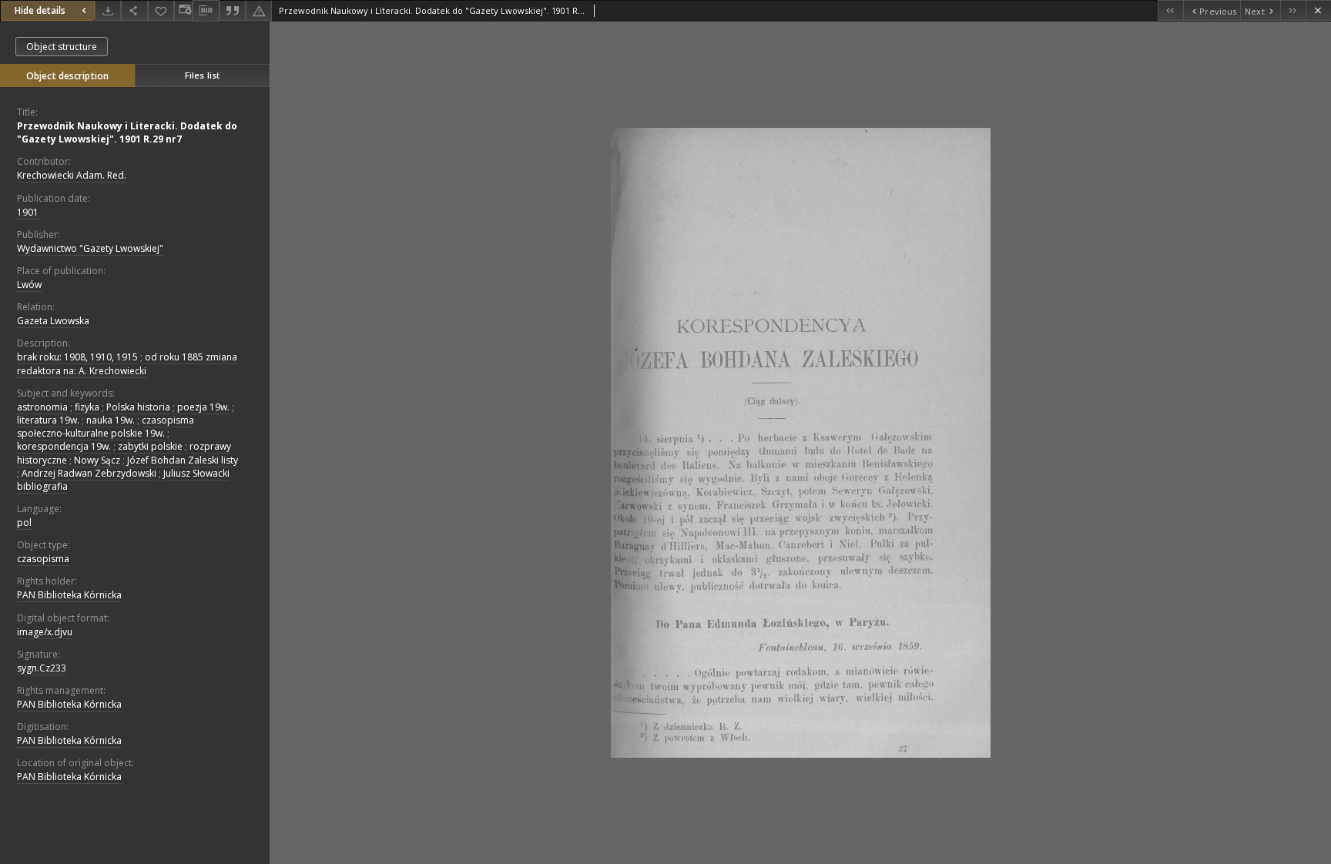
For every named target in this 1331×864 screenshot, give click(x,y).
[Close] (1318, 10)
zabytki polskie (150, 446)
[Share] (134, 10)
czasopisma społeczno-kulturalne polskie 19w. (105, 427)
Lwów (29, 284)
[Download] (108, 10)
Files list (202, 75)
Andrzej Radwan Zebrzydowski (89, 473)
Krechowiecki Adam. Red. (71, 175)
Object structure (61, 46)
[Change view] (183, 10)
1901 (28, 212)
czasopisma (43, 558)
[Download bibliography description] (206, 11)
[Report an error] (259, 10)
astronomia (42, 407)
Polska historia (138, 407)
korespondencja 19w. (64, 446)
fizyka (87, 407)
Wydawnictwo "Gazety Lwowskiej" (90, 248)
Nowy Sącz (97, 460)
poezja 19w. (203, 407)
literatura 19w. (48, 420)
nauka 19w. (110, 420)
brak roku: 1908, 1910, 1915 (77, 356)
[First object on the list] (1170, 10)
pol (24, 522)
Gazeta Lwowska (53, 320)
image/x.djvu (44, 631)
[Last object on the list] (1293, 10)
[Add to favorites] (161, 10)
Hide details (40, 10)
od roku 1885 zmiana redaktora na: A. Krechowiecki (127, 363)
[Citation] (233, 10)
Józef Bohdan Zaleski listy (182, 460)
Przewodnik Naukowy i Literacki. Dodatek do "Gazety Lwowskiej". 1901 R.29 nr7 (127, 132)
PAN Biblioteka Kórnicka (69, 594)
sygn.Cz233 (41, 668)
